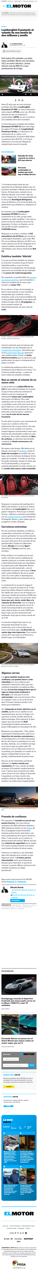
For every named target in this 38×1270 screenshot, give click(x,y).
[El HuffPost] (28, 1239)
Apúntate (9, 1086)
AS (25, 1127)
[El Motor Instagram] (20, 1233)
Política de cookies (11, 1228)
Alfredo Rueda (17, 44)
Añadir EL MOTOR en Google (13, 51)
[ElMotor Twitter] (18, 1233)
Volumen (25, 94)
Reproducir (19, 83)
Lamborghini (20, 908)
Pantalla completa (35, 94)
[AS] (12, 1239)
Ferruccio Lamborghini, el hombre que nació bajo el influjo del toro (27, 171)
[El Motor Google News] (26, 1233)
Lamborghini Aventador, (11, 350)
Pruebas (4, 26)
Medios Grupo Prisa (19, 1268)
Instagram (22, 882)
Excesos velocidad (28, 1)
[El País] (7, 1239)
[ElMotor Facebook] (15, 1233)
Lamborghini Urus (14, 516)
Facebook (10, 882)
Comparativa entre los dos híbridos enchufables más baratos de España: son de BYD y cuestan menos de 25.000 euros (27, 1189)
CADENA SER (29, 1127)
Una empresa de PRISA (19, 1263)
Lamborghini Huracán (15, 352)
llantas (29, 828)
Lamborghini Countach (8, 907)
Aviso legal (5, 1226)
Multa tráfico (18, 1)
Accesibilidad (21, 1228)
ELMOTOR (6, 1127)
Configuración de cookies (28, 1226)
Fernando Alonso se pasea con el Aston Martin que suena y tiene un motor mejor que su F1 (17, 1040)
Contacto (28, 1228)
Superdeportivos (27, 907)
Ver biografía (15, 900)
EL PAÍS (20, 1127)
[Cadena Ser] (18, 1241)
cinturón (22, 451)
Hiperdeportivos (16, 905)
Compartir (30, 94)
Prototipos (19, 907)
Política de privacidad (15, 1226)
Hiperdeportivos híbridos (29, 905)
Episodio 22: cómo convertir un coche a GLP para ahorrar (26, 158)
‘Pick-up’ (10, 1)
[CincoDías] (18, 1239)
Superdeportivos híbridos (8, 908)
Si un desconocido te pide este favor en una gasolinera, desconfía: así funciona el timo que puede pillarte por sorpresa (10, 1189)
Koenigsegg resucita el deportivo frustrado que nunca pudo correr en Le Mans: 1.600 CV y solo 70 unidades (18, 1001)
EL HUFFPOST (13, 1127)
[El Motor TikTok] (23, 1233)
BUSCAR (8, 1106)
